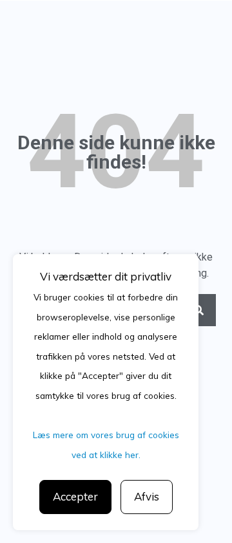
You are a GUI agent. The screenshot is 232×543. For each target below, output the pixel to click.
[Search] (199, 310)
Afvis (146, 496)
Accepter (75, 496)
